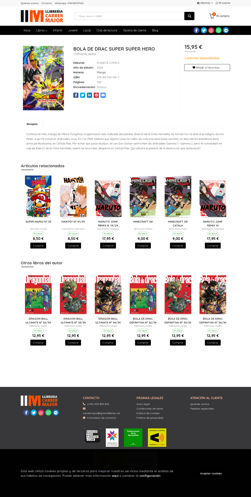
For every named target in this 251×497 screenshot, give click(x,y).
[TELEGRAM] (226, 30)
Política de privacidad (150, 417)
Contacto (46, 3)
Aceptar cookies (211, 473)
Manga (101, 72)
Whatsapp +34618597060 (69, 3)
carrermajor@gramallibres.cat (101, 413)
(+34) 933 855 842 (98, 404)
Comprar (38, 245)
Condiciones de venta (150, 408)
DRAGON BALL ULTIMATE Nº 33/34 (73, 320)
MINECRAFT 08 (143, 221)
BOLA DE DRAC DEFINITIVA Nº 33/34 (177, 320)
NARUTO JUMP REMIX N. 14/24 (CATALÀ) (108, 223)
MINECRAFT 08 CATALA (178, 223)
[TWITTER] (204, 30)
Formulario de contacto (101, 417)
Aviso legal (143, 404)
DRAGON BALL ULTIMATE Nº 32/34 (38, 320)
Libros (40, 30)
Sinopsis (32, 124)
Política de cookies (148, 413)
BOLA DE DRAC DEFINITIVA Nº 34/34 (212, 320)
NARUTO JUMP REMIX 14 (213, 223)
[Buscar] (189, 16)
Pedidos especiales (202, 408)
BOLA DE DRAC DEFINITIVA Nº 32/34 (143, 320)
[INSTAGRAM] (211, 30)
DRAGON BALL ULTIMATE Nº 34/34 (108, 320)
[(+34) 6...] (219, 30)
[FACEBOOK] (196, 30)
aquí (115, 476)
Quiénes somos (30, 3)
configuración (149, 476)
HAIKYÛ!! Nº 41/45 (73, 221)
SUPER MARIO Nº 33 (38, 221)
